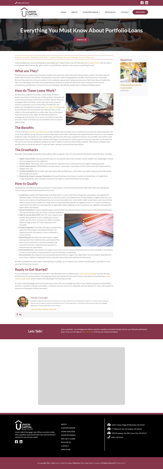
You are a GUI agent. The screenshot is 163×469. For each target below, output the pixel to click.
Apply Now (65, 449)
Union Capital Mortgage (87, 274)
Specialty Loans (68, 439)
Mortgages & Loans (77, 57)
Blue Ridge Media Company (90, 463)
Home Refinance (68, 435)
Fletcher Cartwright (23, 57)
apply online (25, 279)
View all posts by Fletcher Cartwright (43, 309)
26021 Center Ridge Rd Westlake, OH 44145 (128, 425)
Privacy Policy (121, 463)
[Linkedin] (20, 314)
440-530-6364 (87, 332)
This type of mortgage (53, 107)
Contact (65, 446)
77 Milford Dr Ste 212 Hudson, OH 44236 (126, 429)
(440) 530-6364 (23, 3)
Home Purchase (68, 432)
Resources (66, 442)
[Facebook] (17, 314)
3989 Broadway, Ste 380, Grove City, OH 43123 (129, 433)
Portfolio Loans (89, 57)
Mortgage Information (64, 57)
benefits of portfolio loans (38, 132)
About (64, 424)
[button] (122, 77)
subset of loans (94, 63)
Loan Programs (68, 428)
